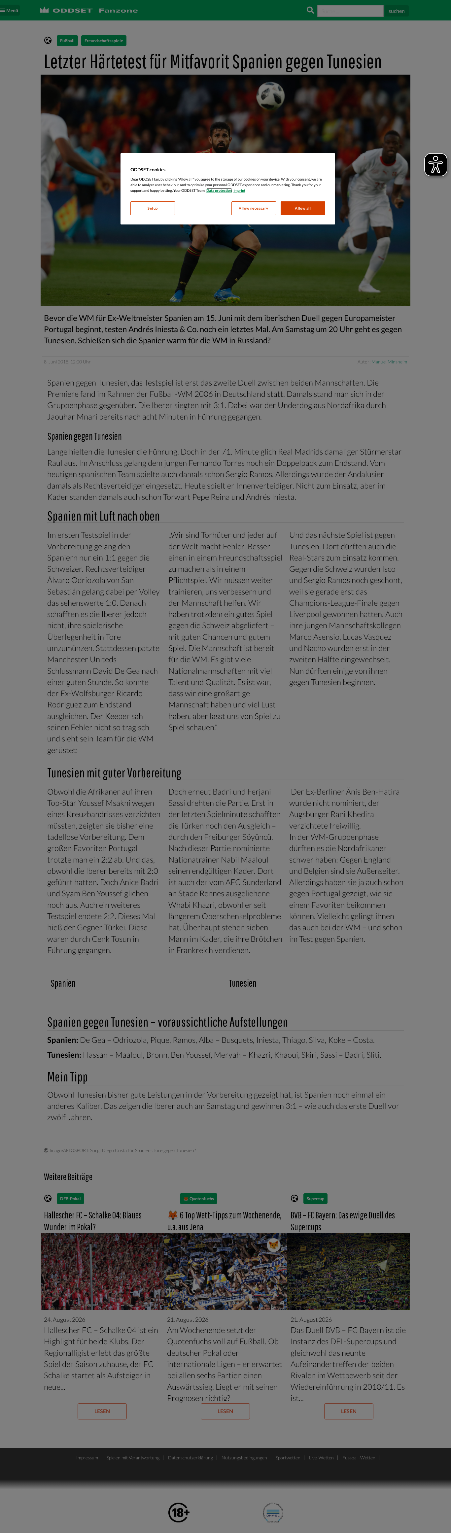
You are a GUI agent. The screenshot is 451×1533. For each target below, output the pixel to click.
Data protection (219, 190)
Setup (153, 208)
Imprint (239, 190)
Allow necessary (253, 208)
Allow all (303, 208)
